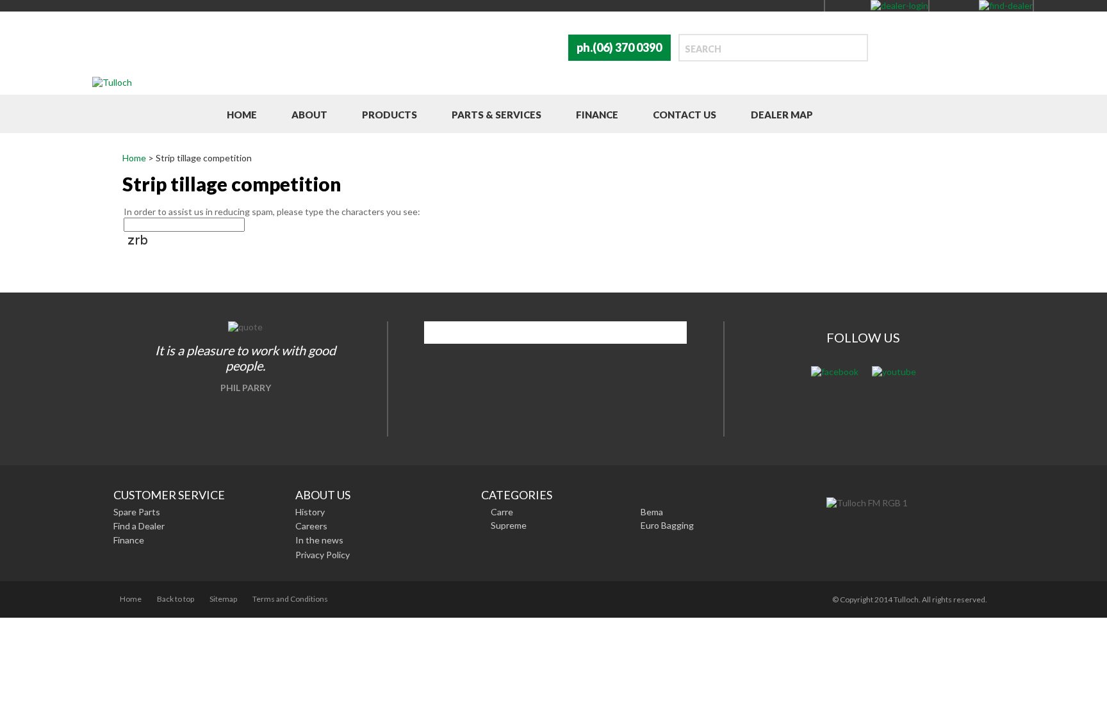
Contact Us (684, 114)
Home (242, 114)
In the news (319, 539)
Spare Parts (136, 511)
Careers (311, 525)
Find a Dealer (139, 525)
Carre (502, 511)
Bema (652, 511)
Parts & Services (496, 114)
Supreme (509, 525)
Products (389, 114)
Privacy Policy (322, 554)
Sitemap (223, 599)
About (309, 114)
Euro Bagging (667, 525)
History (310, 511)
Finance (597, 114)
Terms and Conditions (290, 599)
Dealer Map (782, 114)
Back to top (175, 599)
